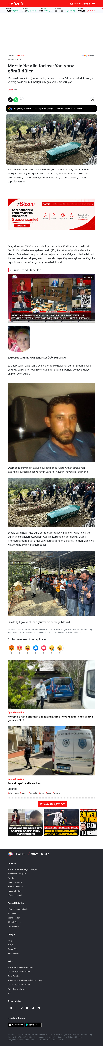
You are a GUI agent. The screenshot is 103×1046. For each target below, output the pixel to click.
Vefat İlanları (13, 953)
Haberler (12, 863)
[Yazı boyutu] (92, 99)
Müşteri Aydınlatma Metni (19, 971)
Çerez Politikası (14, 976)
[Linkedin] (38, 1008)
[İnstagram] (10, 1008)
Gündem (20, 56)
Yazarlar (11, 878)
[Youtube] (27, 1008)
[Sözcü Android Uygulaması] (33, 1024)
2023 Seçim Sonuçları (17, 873)
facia (17, 793)
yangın (24, 793)
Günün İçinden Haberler (18, 909)
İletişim (11, 940)
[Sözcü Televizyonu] (10, 854)
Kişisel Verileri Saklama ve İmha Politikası (25, 980)
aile (10, 793)
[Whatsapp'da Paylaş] (15, 99)
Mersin (57, 793)
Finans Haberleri (15, 882)
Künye (10, 945)
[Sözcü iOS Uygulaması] (16, 1024)
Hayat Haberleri (14, 891)
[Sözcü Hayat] (32, 853)
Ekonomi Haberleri (15, 886)
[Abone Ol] (88, 55)
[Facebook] (15, 1008)
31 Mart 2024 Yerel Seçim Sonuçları (22, 869)
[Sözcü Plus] (45, 854)
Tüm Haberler (13, 926)
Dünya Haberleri (15, 895)
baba (49, 793)
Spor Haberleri (14, 918)
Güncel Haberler (16, 903)
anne (42, 793)
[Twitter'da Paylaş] (10, 99)
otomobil (33, 793)
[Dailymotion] (32, 1008)
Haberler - (12, 56)
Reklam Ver (12, 949)
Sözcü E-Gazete (14, 922)
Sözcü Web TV (13, 913)
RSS (9, 993)
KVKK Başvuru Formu (16, 989)
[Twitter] (21, 1008)
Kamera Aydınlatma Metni (19, 984)
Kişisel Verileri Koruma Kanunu (21, 967)
